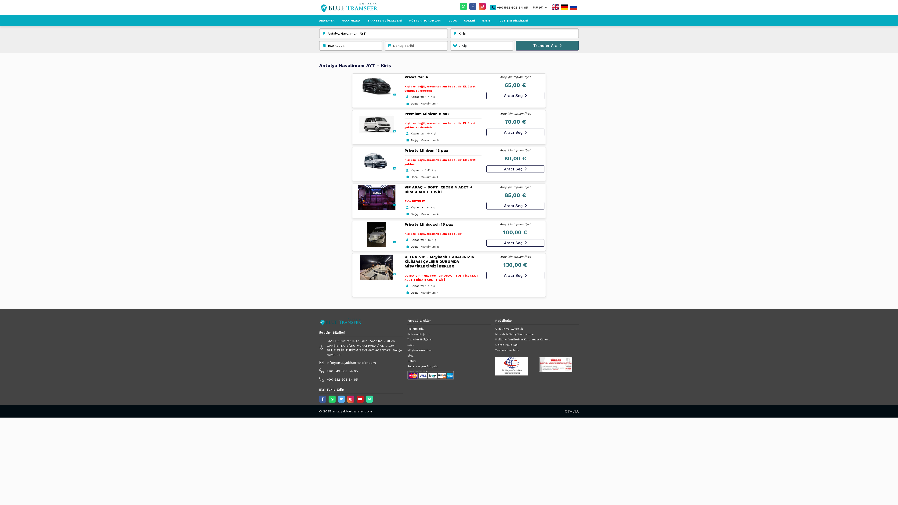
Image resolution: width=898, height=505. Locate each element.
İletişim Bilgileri (513, 20)
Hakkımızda (351, 20)
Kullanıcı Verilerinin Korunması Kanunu (522, 339)
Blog (453, 20)
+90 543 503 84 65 (512, 7)
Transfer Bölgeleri (384, 20)
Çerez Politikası (506, 344)
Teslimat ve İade (507, 350)
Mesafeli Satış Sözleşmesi (514, 334)
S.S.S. (487, 20)
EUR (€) (538, 7)
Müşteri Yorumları (425, 20)
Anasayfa (327, 20)
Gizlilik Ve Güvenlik (509, 328)
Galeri (469, 20)
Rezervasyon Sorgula (422, 366)
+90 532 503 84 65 (342, 379)
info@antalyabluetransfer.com (351, 362)
